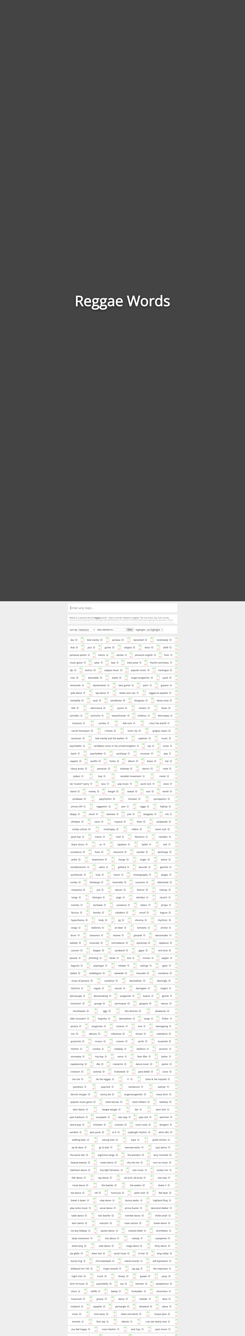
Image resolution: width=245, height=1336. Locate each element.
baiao (112, 957)
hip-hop (99, 1056)
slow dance (104, 1245)
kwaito (146, 995)
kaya (133, 1139)
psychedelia (96, 753)
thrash (139, 1033)
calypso (128, 647)
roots (97, 821)
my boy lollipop (79, 1230)
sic (100, 844)
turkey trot (162, 1170)
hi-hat (141, 1253)
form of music (77, 1283)
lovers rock (160, 829)
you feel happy (79, 1329)
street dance (106, 1162)
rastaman (76, 738)
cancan (118, 988)
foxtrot (140, 889)
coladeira (120, 912)
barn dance (78, 1223)
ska (72, 639)
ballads (74, 942)
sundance (122, 905)
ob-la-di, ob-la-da (133, 1177)
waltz (102, 867)
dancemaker (161, 935)
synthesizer (77, 874)
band (73, 753)
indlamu (142, 715)
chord (92, 814)
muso (75, 1314)
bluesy (121, 1276)
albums (93, 1033)
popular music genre (81, 1101)
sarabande (162, 821)
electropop (163, 715)
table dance (77, 1215)
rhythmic (163, 920)
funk (166, 654)
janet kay (76, 836)
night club (76, 1276)
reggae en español (158, 692)
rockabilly (75, 700)
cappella (97, 1306)
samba (120, 654)
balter (164, 1056)
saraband (120, 950)
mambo (75, 905)
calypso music (111, 670)
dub (72, 647)
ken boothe (104, 1215)
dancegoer (141, 988)
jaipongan (98, 965)
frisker (165, 1018)
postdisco (78, 1086)
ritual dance (78, 1185)
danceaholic (135, 980)
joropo (164, 905)
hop (100, 776)
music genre (76, 662)
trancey (163, 889)
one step (162, 1177)
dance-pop (75, 1124)
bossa (150, 761)
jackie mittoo (159, 1139)
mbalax (122, 965)
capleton (142, 738)
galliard (122, 867)
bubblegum (95, 973)
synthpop (121, 753)
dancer (118, 889)
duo (129, 957)
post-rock (161, 1109)
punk (165, 677)
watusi (164, 1003)
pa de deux (77, 1147)
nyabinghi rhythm (137, 1132)
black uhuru (77, 844)
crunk (100, 1276)
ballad (73, 973)
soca (103, 783)
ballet (145, 844)
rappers (74, 761)
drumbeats (162, 1230)
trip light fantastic (109, 1170)
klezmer (140, 1283)
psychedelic (76, 745)
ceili (165, 844)
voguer (97, 988)
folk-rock (127, 723)
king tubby (163, 1253)
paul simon (161, 1329)
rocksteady (162, 639)
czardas (140, 852)
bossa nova (163, 700)
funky (113, 761)
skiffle (94, 1291)
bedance (141, 1048)
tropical (118, 821)
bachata (111, 814)
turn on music (160, 1162)
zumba (102, 723)
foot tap (101, 1321)
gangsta (143, 1003)
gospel (143, 1276)
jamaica (116, 639)
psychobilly (102, 1283)
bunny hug (76, 1260)
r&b (98, 1064)
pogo (118, 897)
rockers (142, 708)
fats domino (131, 1011)
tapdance (164, 942)
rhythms (75, 988)
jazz (90, 647)
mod (118, 836)
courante (140, 882)
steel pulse (132, 662)
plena (165, 1306)
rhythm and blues (159, 662)
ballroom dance (78, 1170)
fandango (95, 882)
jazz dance (161, 1147)
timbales (97, 1124)
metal (162, 776)
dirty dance (161, 1245)
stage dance (132, 1245)
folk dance (77, 1177)
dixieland (144, 1306)
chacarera (95, 935)
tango (74, 897)
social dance (106, 1208)
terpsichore (98, 859)
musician (145, 753)
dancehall (138, 639)
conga (74, 927)
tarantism (75, 1003)
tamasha (141, 927)
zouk (95, 700)
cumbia (96, 1048)
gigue (141, 950)
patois (165, 1064)
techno (88, 670)
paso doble (144, 1071)
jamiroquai (120, 1003)
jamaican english (144, 654)
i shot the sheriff (157, 723)
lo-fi (114, 1132)
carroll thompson (80, 730)
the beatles (107, 1185)
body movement (80, 1238)
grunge (98, 1003)
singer (143, 859)
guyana (165, 685)
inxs (140, 1026)
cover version (131, 1223)
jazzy (164, 1276)
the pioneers (134, 1155)
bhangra (97, 897)
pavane (73, 957)
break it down (78, 1200)
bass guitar (124, 685)
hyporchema (77, 920)
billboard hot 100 (80, 1268)
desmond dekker (160, 1208)
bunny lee (105, 1094)
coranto (120, 1026)
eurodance (76, 852)
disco (147, 647)
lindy (101, 920)
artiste (164, 927)
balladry (164, 1101)
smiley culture (79, 829)
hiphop (164, 806)
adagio (164, 874)
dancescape (76, 995)
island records (132, 1260)
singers (164, 988)
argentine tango (106, 1155)
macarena (76, 889)
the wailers (136, 1185)
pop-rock (143, 1117)
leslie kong (77, 1245)
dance (164, 859)
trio (73, 1033)
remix (121, 1056)
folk (73, 708)
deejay (73, 814)
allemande (162, 882)
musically (94, 942)
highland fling (160, 1200)
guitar (108, 647)
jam (123, 806)
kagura (163, 912)
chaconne (118, 852)
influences (116, 1033)
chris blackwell (103, 1260)
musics (98, 1041)
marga (121, 859)
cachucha (95, 715)
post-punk (95, 1132)
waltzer (162, 1086)
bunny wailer (132, 1200)
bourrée (143, 867)
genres (165, 995)
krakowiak (119, 1071)
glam (165, 965)
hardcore (77, 723)
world (166, 791)
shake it (162, 1185)
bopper (97, 950)
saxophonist (162, 1283)
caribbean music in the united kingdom (115, 745)
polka (74, 859)
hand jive (116, 1192)
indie (165, 768)
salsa (96, 662)
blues (164, 708)
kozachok (163, 1041)
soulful (93, 761)
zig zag (135, 1268)
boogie (111, 791)
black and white (129, 1314)
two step (122, 1117)
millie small (161, 1215)
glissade (138, 935)
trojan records (110, 1268)
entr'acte (163, 950)
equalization (99, 685)
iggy (105, 1011)
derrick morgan (79, 1094)
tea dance (76, 1192)
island (73, 791)
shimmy (139, 920)
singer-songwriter (140, 677)
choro (74, 1291)
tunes (166, 745)
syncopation (160, 798)
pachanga (163, 852)
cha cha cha (133, 1162)
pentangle (120, 1306)
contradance (118, 942)
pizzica (74, 1026)
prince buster (132, 1208)
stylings (144, 965)
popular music (138, 670)
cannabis (74, 715)
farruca (75, 912)
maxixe (116, 935)
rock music (138, 1170)
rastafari (163, 836)
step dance (105, 1200)
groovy (99, 1298)
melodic (143, 1298)
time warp (99, 1314)
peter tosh (139, 1192)
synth (141, 1041)
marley (92, 791)
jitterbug (93, 957)
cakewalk (119, 973)
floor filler (142, 1056)
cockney (97, 1071)
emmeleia (76, 1056)
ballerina (96, 927)
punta (120, 708)
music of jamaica (80, 980)
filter (129, 629)
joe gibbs (74, 1253)
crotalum (75, 1071)
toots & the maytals (156, 1079)
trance (98, 836)
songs (147, 1018)
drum (73, 935)
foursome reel (77, 1155)
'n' (128, 1079)
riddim (135, 829)
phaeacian (160, 1011)
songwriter (125, 995)
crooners (119, 1124)
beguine (75, 965)
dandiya (140, 897)
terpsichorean (119, 715)
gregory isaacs (159, 730)
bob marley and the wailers (109, 738)
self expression (160, 1260)
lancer (117, 874)
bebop (114, 1291)
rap (149, 745)
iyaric (145, 685)
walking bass (79, 1139)
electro (145, 768)
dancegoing (162, 1026)
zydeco (76, 776)
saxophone (161, 1238)
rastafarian (116, 700)
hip (167, 761)
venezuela (75, 685)
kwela (115, 677)
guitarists (76, 1041)
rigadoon (122, 844)
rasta (166, 783)
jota (129, 814)
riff (96, 1192)
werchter (164, 1117)
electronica (96, 708)
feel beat (163, 1192)
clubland (75, 1306)
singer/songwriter (133, 1094)
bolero (143, 905)
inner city (133, 730)
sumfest (74, 1132)
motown (132, 798)
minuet (146, 957)
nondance (163, 973)
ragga (143, 806)
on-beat (119, 927)
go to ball (104, 1147)
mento (101, 654)
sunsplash (101, 1117)
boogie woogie (109, 1109)
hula (98, 874)
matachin (118, 1064)
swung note (108, 1139)
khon (139, 821)
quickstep (142, 942)
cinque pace (160, 1314)
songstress (97, 1026)
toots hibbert (139, 1101)
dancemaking (101, 995)
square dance (108, 1230)
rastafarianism (78, 867)
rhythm (75, 1048)
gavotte (164, 867)
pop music (123, 783)
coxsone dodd (135, 1230)
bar (136, 1109)
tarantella (117, 882)
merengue (163, 670)
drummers (162, 1291)
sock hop (135, 1329)
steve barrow (112, 1101)
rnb (167, 814)
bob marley (93, 639)
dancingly (162, 980)
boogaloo (148, 814)
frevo (97, 852)
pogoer (165, 957)
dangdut (164, 1124)
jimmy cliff (76, 806)
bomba (97, 912)
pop (166, 753)
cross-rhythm (109, 1329)
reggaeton (101, 806)
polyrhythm (105, 798)
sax (122, 1283)
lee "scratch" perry (79, 783)
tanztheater (79, 1011)
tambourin (134, 1086)
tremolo (76, 1321)
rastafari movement (130, 776)
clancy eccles (77, 768)
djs (71, 670)
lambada (98, 905)
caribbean (77, 798)
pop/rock (105, 1086)
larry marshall (161, 1155)
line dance (110, 1238)
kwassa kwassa (79, 1162)
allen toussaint (78, 1018)
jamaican (102, 768)
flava (164, 1298)
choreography (140, 874)
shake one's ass (127, 692)
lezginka (102, 1018)
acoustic (163, 1048)
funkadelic (137, 1291)
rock (72, 677)
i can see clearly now (156, 1321)
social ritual (120, 1253)
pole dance (76, 692)
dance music (142, 1064)
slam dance (79, 1109)
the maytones (160, 1268)
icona (165, 1071)
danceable (93, 677)
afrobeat (75, 821)
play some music (79, 1208)
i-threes (109, 730)
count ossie (141, 1124)
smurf (142, 912)
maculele (141, 973)
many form (162, 1094)
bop (113, 662)
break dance (160, 1223)
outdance (109, 980)
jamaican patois (78, 654)
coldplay (118, 1048)
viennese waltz (132, 1147)
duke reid (97, 1253)
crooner (120, 1041)
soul (148, 791)
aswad (130, 791)
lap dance (101, 692)
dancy (121, 1298)
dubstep (124, 768)
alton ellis (164, 1132)
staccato (104, 1223)
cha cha (76, 1079)
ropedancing (76, 1064)
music (164, 738)
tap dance (103, 1177)
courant (75, 950)
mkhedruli (162, 1033)
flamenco (139, 836)
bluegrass (139, 700)
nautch (163, 897)
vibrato (125, 1321)
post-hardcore (77, 1117)
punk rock (146, 783)
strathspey (109, 829)
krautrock (76, 1298)
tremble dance (132, 1215)
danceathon (125, 1018)
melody (135, 1238)
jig (119, 920)
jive (98, 889)
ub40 (165, 647)
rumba (73, 882)
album (131, 761)
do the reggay (103, 1079)
